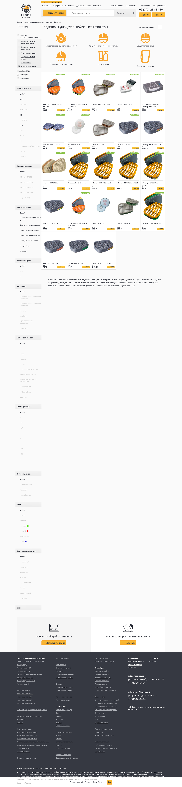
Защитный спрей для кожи (30, 235)
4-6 (21, 438)
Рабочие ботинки (102, 681)
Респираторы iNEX (24, 668)
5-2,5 (21, 449)
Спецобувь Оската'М (103, 687)
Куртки (59, 722)
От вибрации (100, 716)
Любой (22, 94)
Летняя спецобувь (102, 671)
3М (21, 115)
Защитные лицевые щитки (27, 739)
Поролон (23, 311)
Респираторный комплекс (30, 146)
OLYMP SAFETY (25, 110)
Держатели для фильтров (30, 225)
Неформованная (26, 485)
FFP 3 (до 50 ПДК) (26, 192)
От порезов (99, 713)
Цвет (19, 504)
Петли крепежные (63, 700)
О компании (46, 5)
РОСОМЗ (23, 151)
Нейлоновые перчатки (103, 745)
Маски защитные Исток (26, 703)
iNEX (21, 99)
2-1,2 (21, 423)
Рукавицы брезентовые (104, 735)
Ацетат (22, 364)
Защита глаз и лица (28, 53)
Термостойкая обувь (103, 677)
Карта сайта (153, 658)
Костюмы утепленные (64, 742)
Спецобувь (23, 74)
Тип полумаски (23, 474)
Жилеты (59, 716)
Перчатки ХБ (100, 751)
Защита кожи (26, 62)
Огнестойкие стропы (64, 690)
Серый (22, 588)
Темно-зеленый (25, 593)
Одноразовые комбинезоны (67, 758)
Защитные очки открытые (27, 732)
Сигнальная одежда (102, 658)
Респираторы (22, 665)
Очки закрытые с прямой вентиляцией (32, 745)
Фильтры (57, 22)
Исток (22, 136)
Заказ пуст (122, 13)
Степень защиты (24, 166)
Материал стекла (25, 337)
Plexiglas (23, 359)
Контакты (97, 5)
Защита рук (24, 78)
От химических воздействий (106, 703)
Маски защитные (23, 690)
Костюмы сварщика (63, 755)
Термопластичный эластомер (26, 322)
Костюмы (59, 719)
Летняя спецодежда (64, 710)
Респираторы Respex (25, 677)
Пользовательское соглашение (54, 768)
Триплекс (23, 397)
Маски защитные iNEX (25, 693)
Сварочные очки (23, 748)
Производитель (24, 88)
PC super (23, 354)
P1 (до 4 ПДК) (25, 198)
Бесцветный (24, 562)
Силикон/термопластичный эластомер (30, 297)
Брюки (58, 713)
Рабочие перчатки (102, 742)
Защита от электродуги (104, 661)
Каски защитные (62, 658)
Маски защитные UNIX (25, 700)
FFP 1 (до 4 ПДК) (26, 177)
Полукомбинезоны (63, 726)
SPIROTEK (23, 120)
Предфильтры (25, 246)
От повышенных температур (106, 706)
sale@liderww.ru (159, 5)
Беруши (20, 722)
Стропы (59, 684)
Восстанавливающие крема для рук (30, 218)
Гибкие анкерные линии (65, 697)
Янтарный (23, 598)
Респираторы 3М (23, 671)
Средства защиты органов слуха (28, 48)
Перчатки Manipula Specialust (106, 748)
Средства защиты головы (26, 758)
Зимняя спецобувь (102, 674)
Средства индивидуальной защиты (38, 22)
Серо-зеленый (25, 583)
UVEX (21, 130)
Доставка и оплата (83, 5)
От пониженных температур (106, 710)
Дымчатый (24, 572)
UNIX (21, 125)
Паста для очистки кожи (29, 240)
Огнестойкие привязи (64, 677)
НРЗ (21, 141)
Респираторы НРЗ (23, 684)
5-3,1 (21, 454)
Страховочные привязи (65, 674)
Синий (22, 541)
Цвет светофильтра (26, 551)
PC (21, 348)
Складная (23, 490)
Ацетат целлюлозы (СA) (29, 369)
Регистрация (131, 5)
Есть (21, 271)
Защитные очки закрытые (27, 735)
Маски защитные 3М (24, 697)
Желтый (23, 577)
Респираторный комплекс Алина (29, 674)
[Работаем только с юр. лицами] (31, 11)
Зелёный (23, 526)
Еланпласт (23, 104)
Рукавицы (99, 732)
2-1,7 (21, 428)
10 (20, 417)
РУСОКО (23, 156)
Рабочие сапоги (101, 684)
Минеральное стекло (28, 374)
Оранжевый (24, 536)
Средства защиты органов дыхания (28, 42)
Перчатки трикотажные (104, 729)
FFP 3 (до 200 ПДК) (27, 187)
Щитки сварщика (23, 751)
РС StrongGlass (25, 392)
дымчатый (23, 567)
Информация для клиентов (63, 5)
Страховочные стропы (64, 687)
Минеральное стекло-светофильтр (28, 380)
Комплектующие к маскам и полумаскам (32, 710)
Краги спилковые (101, 722)
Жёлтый (23, 521)
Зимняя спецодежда (64, 732)
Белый (22, 515)
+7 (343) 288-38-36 (151, 9)
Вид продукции (24, 207)
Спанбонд (23, 316)
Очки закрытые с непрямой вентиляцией (33, 742)
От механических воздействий (107, 700)
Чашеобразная (25, 495)
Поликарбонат (25, 387)
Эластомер (24, 328)
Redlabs (28, 783)
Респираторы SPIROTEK (26, 681)
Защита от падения (28, 66)
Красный (23, 531)
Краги (97, 719)
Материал (21, 286)
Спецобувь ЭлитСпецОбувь (105, 690)
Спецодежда (24, 71)
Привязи (59, 671)
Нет (21, 276)
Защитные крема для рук (29, 230)
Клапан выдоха (24, 260)
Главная (20, 22)
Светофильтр (23, 406)
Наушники (21, 719)
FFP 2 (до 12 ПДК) (26, 182)
